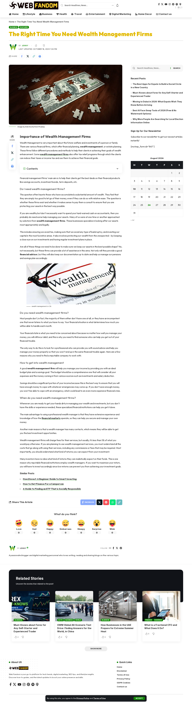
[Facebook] (159, 4)
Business (13, 27)
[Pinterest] (173, 4)
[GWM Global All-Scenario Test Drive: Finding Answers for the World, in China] (74, 606)
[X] (162, 4)
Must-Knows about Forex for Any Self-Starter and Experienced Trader (30, 628)
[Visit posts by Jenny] (12, 548)
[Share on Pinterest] (106, 502)
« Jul (132, 220)
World (78, 620)
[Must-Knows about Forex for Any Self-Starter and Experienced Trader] (31, 606)
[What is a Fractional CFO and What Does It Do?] (161, 606)
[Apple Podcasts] (180, 4)
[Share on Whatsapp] (113, 502)
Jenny (25, 45)
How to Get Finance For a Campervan (43, 483)
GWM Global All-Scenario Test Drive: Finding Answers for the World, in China (74, 628)
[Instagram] (169, 4)
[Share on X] (28, 56)
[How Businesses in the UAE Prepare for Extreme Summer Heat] (118, 606)
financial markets (51, 418)
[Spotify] (177, 4)
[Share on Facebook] (21, 56)
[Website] (110, 548)
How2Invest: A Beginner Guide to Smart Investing (50, 479)
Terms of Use (99, 698)
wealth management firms (54, 154)
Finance (148, 620)
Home (11, 21)
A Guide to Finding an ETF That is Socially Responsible (52, 488)
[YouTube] (166, 4)
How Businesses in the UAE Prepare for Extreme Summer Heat (117, 628)
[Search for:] (152, 68)
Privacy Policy (82, 698)
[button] (139, 698)
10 (134, 189)
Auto (60, 620)
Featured (24, 27)
